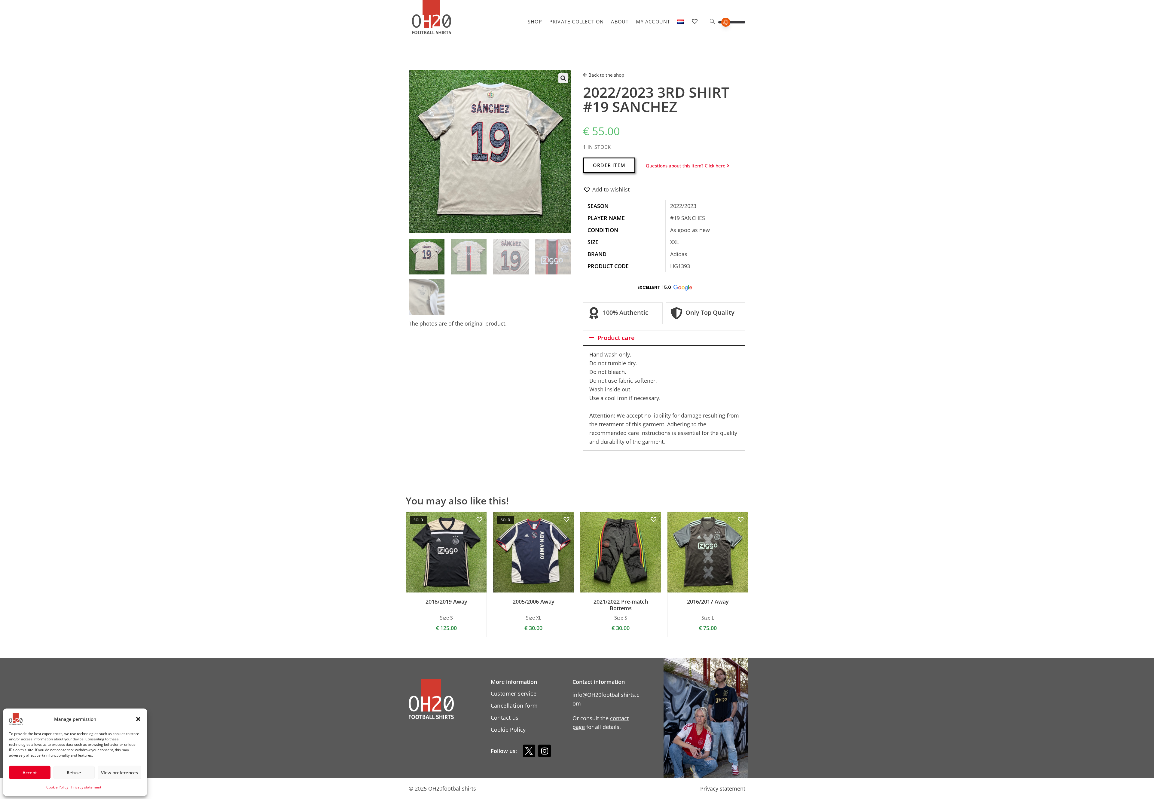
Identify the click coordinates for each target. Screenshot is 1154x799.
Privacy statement (86, 787)
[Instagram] (544, 751)
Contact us (505, 718)
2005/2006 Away (533, 601)
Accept (30, 773)
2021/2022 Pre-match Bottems (621, 604)
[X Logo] (529, 751)
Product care (616, 338)
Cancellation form (514, 706)
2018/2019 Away (446, 601)
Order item (609, 165)
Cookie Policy (57, 787)
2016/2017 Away (708, 601)
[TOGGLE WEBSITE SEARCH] (712, 22)
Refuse (74, 773)
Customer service (513, 693)
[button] (138, 719)
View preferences (119, 773)
